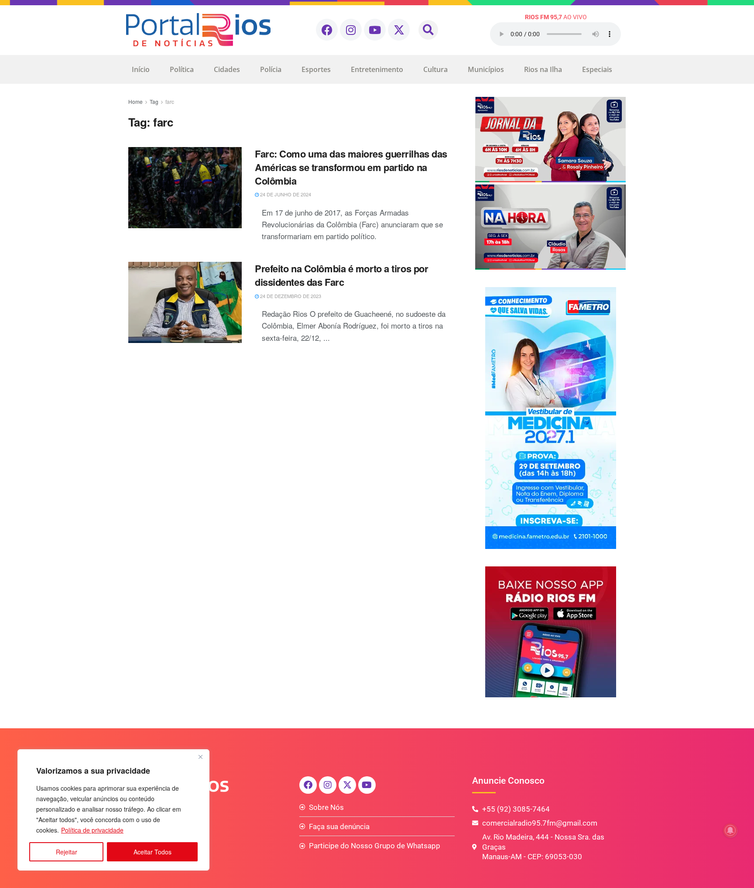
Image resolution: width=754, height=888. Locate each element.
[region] (113, 810)
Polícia (270, 69)
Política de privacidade (92, 830)
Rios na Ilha (543, 69)
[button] (428, 30)
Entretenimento (377, 69)
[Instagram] (351, 30)
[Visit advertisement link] (550, 183)
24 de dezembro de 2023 (290, 295)
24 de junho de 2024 (285, 194)
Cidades (227, 69)
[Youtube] (375, 30)
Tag (154, 101)
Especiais (597, 69)
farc (169, 101)
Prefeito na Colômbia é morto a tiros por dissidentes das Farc (341, 275)
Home (135, 101)
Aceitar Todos (152, 851)
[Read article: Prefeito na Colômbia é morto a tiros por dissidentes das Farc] (185, 302)
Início (141, 69)
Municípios (486, 69)
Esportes (316, 69)
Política (182, 69)
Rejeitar (66, 851)
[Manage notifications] (730, 830)
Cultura (435, 69)
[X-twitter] (399, 30)
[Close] (200, 756)
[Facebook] (327, 30)
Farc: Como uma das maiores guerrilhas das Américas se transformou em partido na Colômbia (351, 167)
